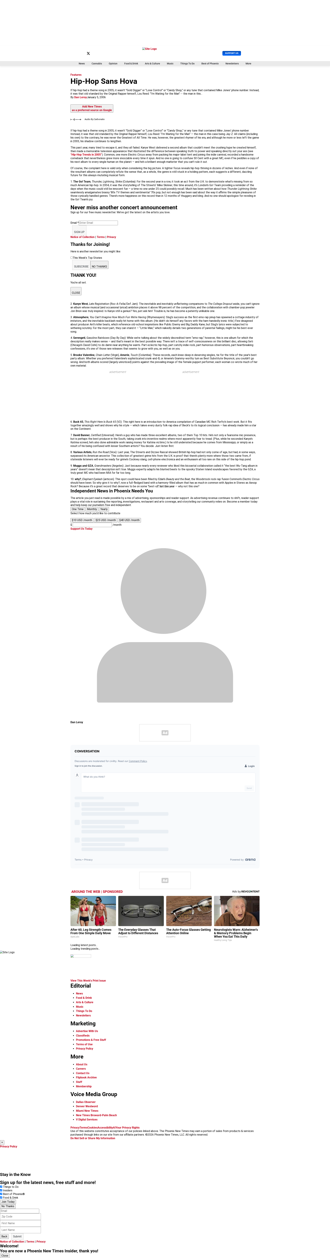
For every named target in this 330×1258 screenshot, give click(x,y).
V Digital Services (86, 1119)
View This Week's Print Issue (88, 980)
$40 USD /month (129, 520)
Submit (17, 1236)
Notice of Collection (82, 237)
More (248, 63)
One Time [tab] (78, 509)
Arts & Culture (152, 63)
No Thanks (7, 1206)
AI (114, 1127)
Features (75, 74)
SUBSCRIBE (81, 266)
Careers (81, 1068)
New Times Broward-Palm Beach (96, 1115)
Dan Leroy (80, 97)
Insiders (7, 1190)
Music (170, 63)
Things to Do (11, 1186)
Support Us (231, 53)
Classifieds (83, 1035)
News (82, 63)
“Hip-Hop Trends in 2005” (86, 154)
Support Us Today (81, 528)
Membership (84, 1086)
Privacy (111, 237)
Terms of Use (84, 1044)
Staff (79, 1082)
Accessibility (105, 1127)
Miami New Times (87, 1110)
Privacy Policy (84, 1048)
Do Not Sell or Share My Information (92, 1138)
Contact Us (82, 1073)
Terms (101, 237)
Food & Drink (131, 63)
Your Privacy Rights (128, 1127)
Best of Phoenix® (14, 1194)
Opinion (113, 63)
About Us (81, 1064)
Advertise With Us (87, 1031)
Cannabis (97, 63)
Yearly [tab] (104, 509)
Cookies (92, 1127)
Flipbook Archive (86, 1077)
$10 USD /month (82, 520)
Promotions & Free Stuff (91, 1039)
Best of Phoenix (210, 63)
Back (4, 1236)
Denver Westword (87, 1106)
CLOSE (76, 292)
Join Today (8, 1201)
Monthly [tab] (92, 509)
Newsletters (232, 63)
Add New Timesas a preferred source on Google (92, 108)
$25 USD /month (106, 520)
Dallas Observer (86, 1102)
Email (74, 222)
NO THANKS (99, 266)
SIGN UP (79, 232)
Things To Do (187, 63)
